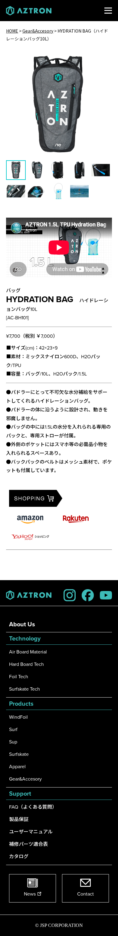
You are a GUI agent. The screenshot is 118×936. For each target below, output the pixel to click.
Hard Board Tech (26, 664)
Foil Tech (18, 676)
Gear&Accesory (25, 778)
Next (105, 99)
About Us (22, 624)
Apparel (17, 766)
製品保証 (18, 819)
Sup (13, 741)
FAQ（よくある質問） (33, 806)
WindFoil (18, 717)
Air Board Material (28, 651)
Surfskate (19, 754)
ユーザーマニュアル (31, 831)
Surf (13, 729)
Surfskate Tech (24, 688)
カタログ (18, 856)
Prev (12, 99)
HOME (12, 31)
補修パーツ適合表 (28, 844)
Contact (85, 893)
